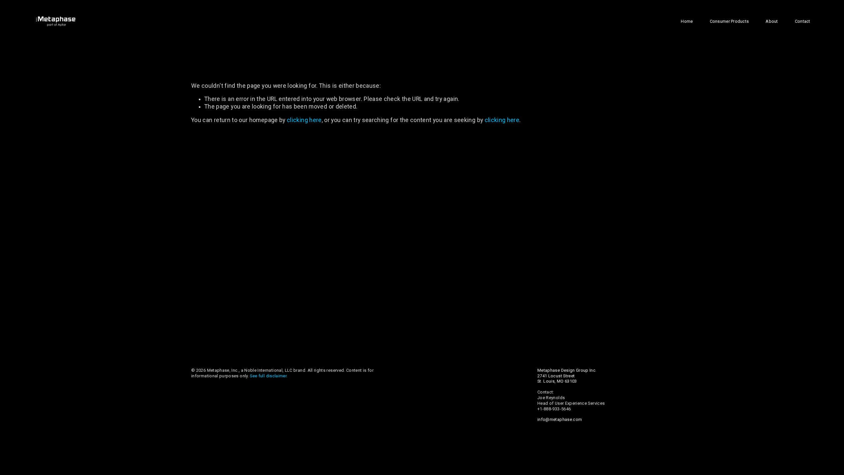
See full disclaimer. (268, 375)
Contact (802, 21)
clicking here (304, 120)
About (772, 21)
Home (687, 21)
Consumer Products (729, 21)
